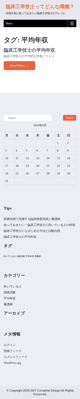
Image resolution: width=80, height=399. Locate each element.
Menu (9, 23)
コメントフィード (16, 356)
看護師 (38, 256)
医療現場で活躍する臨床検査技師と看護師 (32, 219)
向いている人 (10, 256)
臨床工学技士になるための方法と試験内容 (32, 230)
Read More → (19, 65)
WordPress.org (12, 362)
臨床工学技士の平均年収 (29, 50)
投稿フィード (13, 351)
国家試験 (21, 256)
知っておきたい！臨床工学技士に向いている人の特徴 (39, 224)
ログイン (10, 345)
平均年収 (30, 256)
